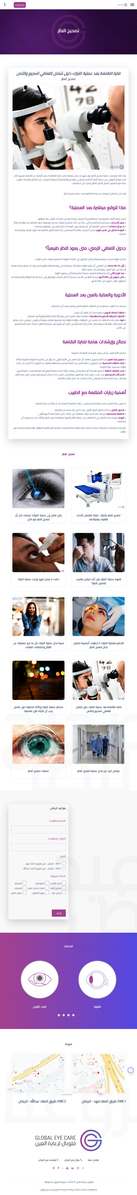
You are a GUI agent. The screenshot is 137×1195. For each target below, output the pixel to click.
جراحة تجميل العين (36, 888)
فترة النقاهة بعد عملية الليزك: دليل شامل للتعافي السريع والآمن (98, 708)
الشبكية (18, 883)
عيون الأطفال (38, 893)
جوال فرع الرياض (72, 1160)
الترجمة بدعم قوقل (49, 1189)
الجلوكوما (40, 883)
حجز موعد (19, 5)
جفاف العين (16, 893)
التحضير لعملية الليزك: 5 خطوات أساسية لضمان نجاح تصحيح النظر (98, 645)
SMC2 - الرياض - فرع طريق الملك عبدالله (42, 868)
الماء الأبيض (55, 883)
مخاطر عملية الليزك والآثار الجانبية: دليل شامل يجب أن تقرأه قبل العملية (38, 708)
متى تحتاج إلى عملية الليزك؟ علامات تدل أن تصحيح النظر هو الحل (38, 517)
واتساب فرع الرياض (47, 1160)
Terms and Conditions (86, 1189)
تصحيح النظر (55, 888)
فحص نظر (56, 893)
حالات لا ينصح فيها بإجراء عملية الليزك (38, 579)
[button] (78, 1015)
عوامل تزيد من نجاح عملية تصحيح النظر (98, 770)
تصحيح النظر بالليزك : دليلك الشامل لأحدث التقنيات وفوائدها (98, 517)
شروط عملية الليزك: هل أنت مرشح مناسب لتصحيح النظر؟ (98, 581)
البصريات (18, 888)
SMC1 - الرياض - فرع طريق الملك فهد (43, 863)
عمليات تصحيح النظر (38, 770)
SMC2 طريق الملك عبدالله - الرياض (42, 1101)
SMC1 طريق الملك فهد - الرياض (104, 1101)
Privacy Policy (67, 1189)
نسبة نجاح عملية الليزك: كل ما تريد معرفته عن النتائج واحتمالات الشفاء (38, 645)
